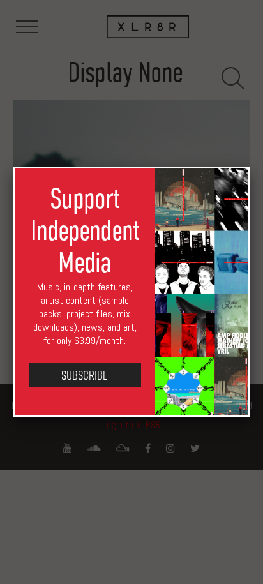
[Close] (250, 166)
